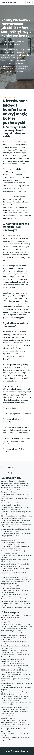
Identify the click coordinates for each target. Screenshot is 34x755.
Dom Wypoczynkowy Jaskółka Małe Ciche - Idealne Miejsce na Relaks (16, 530)
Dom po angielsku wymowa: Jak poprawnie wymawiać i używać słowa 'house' (16, 521)
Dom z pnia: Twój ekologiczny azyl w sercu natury (16, 604)
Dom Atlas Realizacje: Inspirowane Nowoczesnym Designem (13, 543)
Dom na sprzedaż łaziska (10, 700)
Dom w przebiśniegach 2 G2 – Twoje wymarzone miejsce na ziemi (13, 630)
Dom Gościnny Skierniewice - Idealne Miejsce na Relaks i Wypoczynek (14, 596)
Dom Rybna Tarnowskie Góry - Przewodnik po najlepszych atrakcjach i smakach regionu (16, 625)
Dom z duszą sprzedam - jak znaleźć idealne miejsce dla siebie (16, 704)
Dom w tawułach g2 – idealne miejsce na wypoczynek (15, 638)
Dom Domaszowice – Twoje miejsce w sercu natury (16, 734)
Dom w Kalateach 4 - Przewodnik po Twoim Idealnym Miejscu (16, 569)
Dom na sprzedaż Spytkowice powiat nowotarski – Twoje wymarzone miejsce (15, 643)
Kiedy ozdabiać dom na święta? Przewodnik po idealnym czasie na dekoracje (16, 517)
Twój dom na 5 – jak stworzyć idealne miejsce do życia (14, 574)
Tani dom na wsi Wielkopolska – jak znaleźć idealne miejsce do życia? (16, 616)
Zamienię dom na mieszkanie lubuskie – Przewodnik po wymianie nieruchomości (15, 600)
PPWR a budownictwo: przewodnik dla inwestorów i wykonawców (14, 486)
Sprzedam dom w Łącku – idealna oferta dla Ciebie (16, 500)
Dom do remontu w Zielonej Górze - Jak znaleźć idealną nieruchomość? (15, 548)
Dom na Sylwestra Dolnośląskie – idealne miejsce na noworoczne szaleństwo (15, 697)
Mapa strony (6, 472)
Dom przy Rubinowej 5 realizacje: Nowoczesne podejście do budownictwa (15, 664)
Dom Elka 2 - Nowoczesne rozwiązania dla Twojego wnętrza (16, 513)
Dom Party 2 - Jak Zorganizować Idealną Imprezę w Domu (15, 739)
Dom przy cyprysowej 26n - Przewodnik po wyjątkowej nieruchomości (16, 587)
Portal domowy (8, 2)
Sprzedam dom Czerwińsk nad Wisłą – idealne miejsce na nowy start (14, 693)
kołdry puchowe (10, 97)
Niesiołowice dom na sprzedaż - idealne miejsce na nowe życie (15, 726)
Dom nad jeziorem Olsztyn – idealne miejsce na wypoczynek (16, 647)
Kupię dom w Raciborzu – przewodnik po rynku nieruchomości (15, 675)
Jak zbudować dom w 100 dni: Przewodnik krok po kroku (15, 656)
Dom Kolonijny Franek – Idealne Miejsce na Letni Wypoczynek (16, 713)
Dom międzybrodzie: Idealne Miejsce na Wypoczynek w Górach (15, 552)
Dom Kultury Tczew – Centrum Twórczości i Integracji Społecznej (16, 491)
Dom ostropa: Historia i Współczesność (15, 668)
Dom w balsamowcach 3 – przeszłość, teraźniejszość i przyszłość (14, 504)
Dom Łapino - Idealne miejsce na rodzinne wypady (16, 689)
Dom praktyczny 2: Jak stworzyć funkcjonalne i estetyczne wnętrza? (13, 660)
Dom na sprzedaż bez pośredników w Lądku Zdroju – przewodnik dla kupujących (16, 634)
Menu (28, 2)
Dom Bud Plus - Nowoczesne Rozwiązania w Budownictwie (16, 684)
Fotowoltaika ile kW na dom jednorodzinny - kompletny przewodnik (16, 583)
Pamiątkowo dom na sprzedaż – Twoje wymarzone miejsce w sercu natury (14, 708)
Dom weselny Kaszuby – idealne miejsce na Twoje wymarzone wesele (16, 535)
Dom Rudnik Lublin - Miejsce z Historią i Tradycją (15, 495)
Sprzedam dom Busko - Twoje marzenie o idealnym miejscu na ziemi (16, 561)
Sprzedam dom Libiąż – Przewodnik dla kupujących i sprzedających (15, 565)
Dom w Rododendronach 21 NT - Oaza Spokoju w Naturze (14, 591)
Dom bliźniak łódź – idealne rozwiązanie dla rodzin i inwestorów (16, 717)
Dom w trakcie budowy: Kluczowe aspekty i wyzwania (16, 609)
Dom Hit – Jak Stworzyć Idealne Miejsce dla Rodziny (16, 556)
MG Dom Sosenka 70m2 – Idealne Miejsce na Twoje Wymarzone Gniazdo (16, 671)
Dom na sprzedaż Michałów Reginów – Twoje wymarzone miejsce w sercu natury (16, 578)
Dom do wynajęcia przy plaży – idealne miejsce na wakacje (14, 539)
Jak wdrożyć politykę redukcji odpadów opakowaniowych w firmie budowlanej (14, 482)
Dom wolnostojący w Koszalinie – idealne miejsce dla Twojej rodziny (15, 508)
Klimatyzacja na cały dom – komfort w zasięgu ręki (14, 621)
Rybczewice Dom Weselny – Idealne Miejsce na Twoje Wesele (16, 526)
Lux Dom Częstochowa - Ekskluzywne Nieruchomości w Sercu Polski (14, 651)
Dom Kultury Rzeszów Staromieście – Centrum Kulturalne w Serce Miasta (14, 721)
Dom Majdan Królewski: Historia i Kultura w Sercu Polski (16, 730)
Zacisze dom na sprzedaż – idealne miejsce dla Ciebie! (16, 680)
